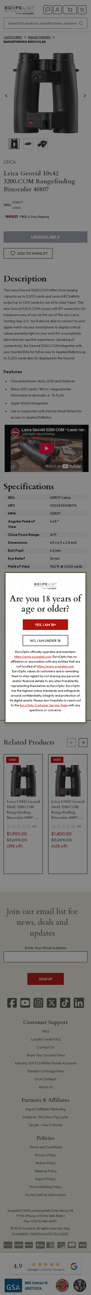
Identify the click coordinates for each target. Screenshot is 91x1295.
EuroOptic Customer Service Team (44, 705)
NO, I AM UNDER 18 (45, 640)
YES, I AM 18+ (45, 624)
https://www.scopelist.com (32, 657)
